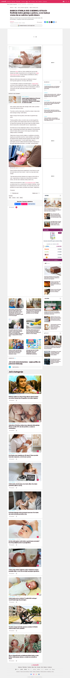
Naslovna (11, 7)
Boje (18, 197)
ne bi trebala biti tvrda (30, 182)
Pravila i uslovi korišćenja (24, 671)
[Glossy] (53, 669)
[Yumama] (3, 1)
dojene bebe (35, 83)
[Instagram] (34, 674)
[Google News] (39, 674)
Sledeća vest (35, 193)
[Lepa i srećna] (34, 669)
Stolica (13, 197)
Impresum (18, 671)
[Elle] (42, 669)
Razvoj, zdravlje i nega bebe (23, 7)
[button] (39, 22)
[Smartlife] (46, 669)
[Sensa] (38, 669)
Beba (16, 7)
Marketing (49, 671)
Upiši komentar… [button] (15, 367)
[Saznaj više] (60, 195)
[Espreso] (25, 669)
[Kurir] (21, 669)
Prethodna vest (15, 193)
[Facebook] (31, 674)
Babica (21, 197)
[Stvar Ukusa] (30, 669)
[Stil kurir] (50, 669)
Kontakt (31, 671)
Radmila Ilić (12, 21)
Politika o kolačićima (36, 671)
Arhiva (52, 671)
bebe (16, 71)
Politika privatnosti (43, 671)
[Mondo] (17, 669)
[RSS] (36, 674)
